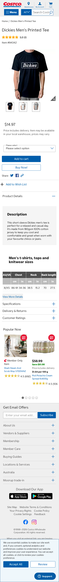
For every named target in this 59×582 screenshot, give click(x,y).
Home (5, 21)
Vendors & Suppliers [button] (16, 433)
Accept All (15, 564)
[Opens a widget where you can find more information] (45, 576)
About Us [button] (9, 425)
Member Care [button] (11, 449)
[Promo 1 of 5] (22, 398)
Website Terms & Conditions (36, 507)
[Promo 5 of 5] (36, 398)
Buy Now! (21, 167)
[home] (12, 4)
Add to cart (21, 159)
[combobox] (26, 12)
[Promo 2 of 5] (26, 398)
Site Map (12, 507)
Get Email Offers (15, 407)
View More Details (13, 296)
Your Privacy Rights (20, 510)
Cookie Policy (41, 510)
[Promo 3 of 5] (29, 398)
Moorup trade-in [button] (13, 480)
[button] (51, 12)
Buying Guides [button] (12, 456)
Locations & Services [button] (16, 464)
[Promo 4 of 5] (33, 398)
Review (42, 564)
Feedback (39, 514)
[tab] (29, 425)
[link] (12, 175)
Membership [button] (11, 441)
